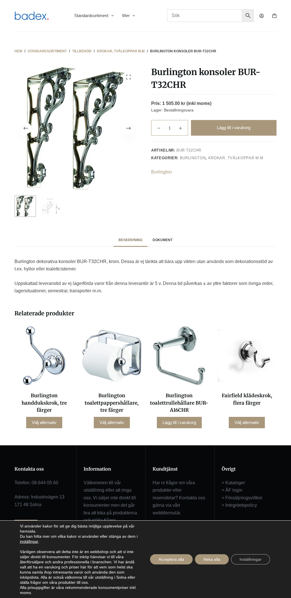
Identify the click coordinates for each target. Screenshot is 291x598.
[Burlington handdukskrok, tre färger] (44, 355)
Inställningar (250, 559)
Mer (126, 15)
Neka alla (211, 559)
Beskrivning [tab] (130, 240)
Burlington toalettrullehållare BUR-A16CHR (179, 402)
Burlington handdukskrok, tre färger (44, 402)
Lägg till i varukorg (233, 127)
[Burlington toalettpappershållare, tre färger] (111, 355)
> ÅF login (232, 490)
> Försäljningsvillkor (242, 497)
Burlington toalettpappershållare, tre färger (112, 402)
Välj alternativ (44, 422)
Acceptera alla (171, 559)
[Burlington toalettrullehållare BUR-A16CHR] (179, 355)
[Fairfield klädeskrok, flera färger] (247, 355)
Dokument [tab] (162, 240)
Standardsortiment (91, 15)
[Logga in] (261, 16)
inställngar (29, 541)
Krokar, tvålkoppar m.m (235, 158)
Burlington (193, 158)
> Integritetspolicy (239, 505)
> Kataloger (233, 482)
